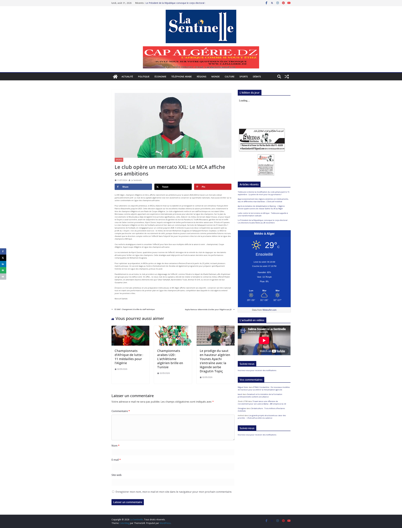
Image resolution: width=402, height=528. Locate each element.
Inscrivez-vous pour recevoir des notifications (257, 370)
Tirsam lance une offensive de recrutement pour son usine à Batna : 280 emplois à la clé (262, 402)
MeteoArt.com (270, 310)
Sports (243, 76)
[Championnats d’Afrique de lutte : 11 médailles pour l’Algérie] (130, 327)
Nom (115, 445)
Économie (160, 76)
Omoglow (242, 408)
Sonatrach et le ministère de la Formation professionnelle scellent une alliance (260, 395)
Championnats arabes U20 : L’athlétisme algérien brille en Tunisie (170, 359)
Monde (215, 76)
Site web (116, 475)
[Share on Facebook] (3, 251)
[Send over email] (3, 270)
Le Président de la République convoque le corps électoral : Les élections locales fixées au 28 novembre (175, 4)
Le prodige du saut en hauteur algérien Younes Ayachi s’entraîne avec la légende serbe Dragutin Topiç (215, 361)
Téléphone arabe (181, 76)
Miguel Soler (243, 387)
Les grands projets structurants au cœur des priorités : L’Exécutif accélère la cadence (262, 416)
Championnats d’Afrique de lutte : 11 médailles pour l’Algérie (129, 357)
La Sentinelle (136, 180)
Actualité (127, 76)
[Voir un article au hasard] (287, 76)
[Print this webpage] (3, 276)
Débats (257, 76)
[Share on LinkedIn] (3, 264)
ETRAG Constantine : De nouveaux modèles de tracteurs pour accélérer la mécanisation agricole (264, 388)
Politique (143, 76)
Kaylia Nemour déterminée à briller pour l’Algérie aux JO (208, 309)
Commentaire (120, 411)
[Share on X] (3, 258)
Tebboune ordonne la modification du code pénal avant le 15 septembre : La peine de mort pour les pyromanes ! (263, 193)
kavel (240, 394)
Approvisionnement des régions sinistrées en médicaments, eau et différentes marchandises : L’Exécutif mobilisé (263, 200)
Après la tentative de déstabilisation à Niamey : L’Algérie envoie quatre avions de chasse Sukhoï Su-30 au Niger (261, 207)
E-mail (116, 459)
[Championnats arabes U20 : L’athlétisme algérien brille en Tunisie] (173, 327)
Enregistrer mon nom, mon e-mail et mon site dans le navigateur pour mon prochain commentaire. (174, 491)
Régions (201, 76)
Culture (229, 76)
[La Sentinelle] (115, 76)
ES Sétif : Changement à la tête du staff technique (134, 309)
